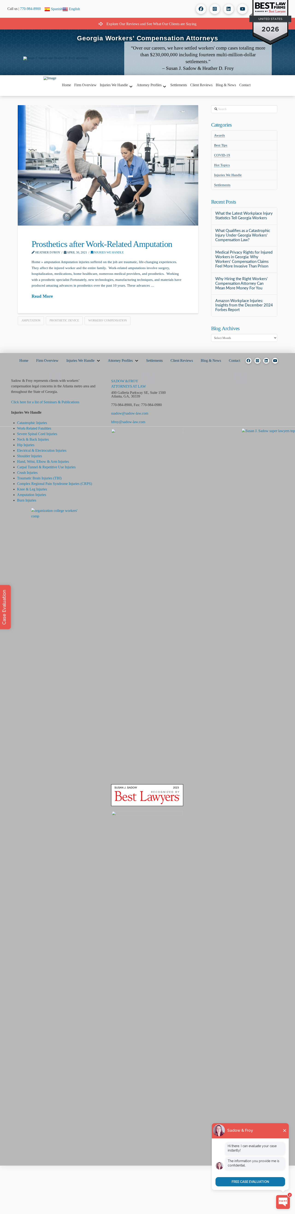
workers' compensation (107, 320)
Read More (42, 296)
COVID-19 (222, 155)
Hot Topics (222, 165)
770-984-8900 (30, 9)
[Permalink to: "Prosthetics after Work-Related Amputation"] (108, 165)
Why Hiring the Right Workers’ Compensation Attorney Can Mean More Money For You (241, 283)
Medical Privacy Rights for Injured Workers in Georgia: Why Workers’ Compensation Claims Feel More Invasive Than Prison (244, 259)
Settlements (222, 185)
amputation (30, 320)
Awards (219, 135)
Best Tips (220, 145)
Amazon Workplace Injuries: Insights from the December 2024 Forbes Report (244, 305)
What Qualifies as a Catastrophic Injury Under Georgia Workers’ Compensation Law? (242, 235)
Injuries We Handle (108, 252)
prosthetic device (64, 320)
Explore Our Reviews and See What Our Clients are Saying (151, 24)
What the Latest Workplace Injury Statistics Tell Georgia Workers (244, 216)
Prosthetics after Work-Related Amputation (102, 244)
